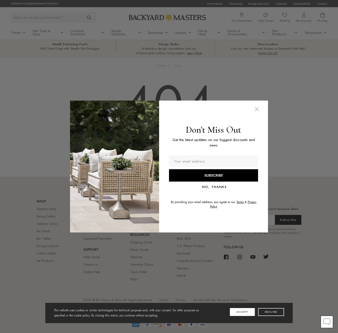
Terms (240, 202)
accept (242, 312)
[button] (257, 109)
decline (271, 312)
